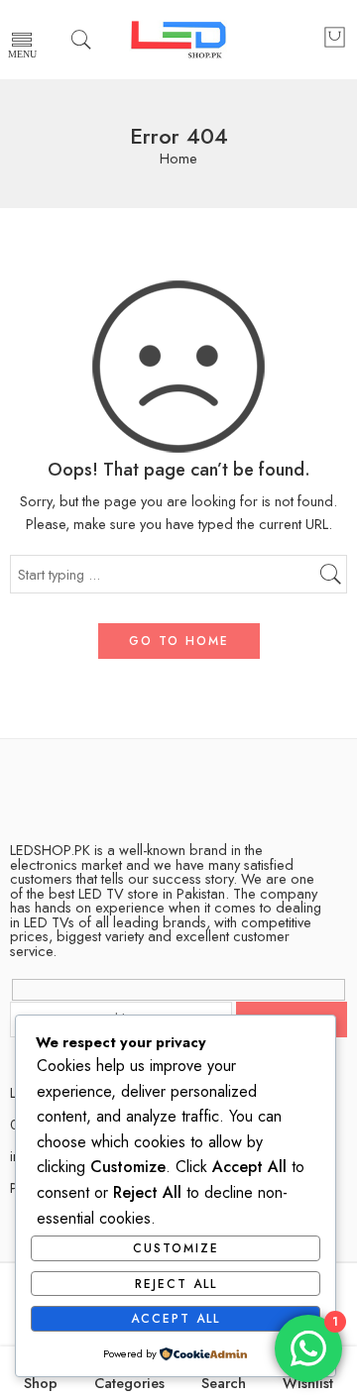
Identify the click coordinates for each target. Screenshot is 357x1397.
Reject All (176, 1284)
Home (178, 159)
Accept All (175, 1319)
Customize (176, 1248)
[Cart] (334, 40)
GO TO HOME (179, 641)
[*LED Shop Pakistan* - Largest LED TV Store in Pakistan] (178, 40)
